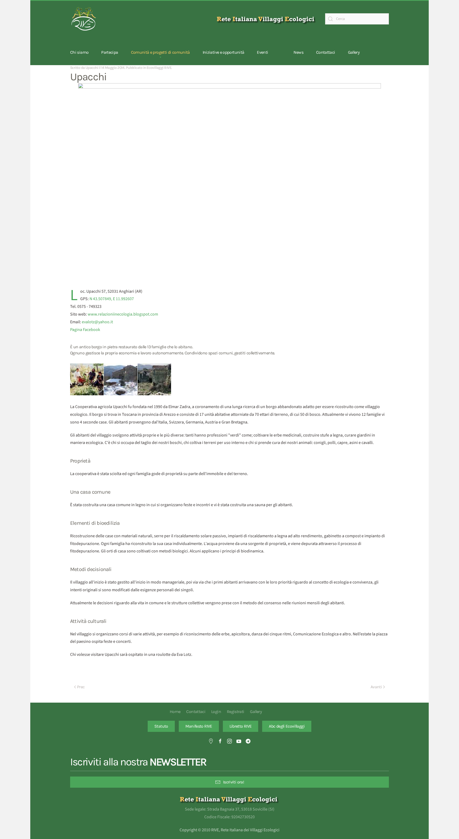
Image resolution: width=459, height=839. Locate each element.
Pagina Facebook (85, 330)
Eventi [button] (262, 52)
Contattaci (325, 52)
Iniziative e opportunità (223, 52)
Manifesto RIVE (198, 726)
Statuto (161, 726)
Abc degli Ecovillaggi (287, 726)
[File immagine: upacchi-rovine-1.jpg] (154, 379)
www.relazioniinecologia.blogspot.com (123, 314)
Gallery (354, 52)
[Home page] (266, 19)
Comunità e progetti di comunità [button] (160, 52)
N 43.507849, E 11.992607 (112, 299)
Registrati (235, 711)
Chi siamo (79, 52)
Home (175, 711)
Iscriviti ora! (233, 782)
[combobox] (357, 18)
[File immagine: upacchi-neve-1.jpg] (120, 379)
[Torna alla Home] (83, 19)
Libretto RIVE (241, 726)
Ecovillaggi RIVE (159, 67)
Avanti (376, 686)
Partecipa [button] (109, 52)
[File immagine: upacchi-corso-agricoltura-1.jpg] (87, 379)
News (298, 52)
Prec (80, 686)
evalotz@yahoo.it (97, 322)
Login (216, 711)
